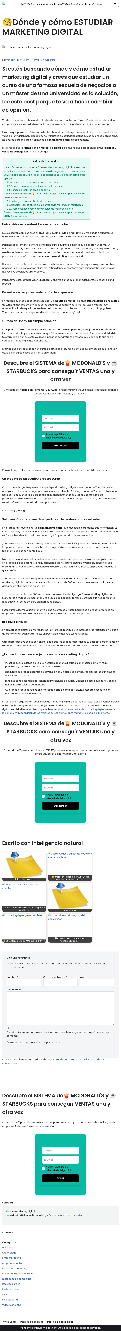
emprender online (12, 1263)
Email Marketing (11, 1258)
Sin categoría (10, 1299)
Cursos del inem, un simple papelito (28, 190)
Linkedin (77, 1215)
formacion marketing (44, 59)
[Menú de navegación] (115, 4)
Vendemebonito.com (32, 1328)
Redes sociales (10, 1289)
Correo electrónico (55, 977)
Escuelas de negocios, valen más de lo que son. (35, 186)
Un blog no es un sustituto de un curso (30, 201)
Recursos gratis (11, 1284)
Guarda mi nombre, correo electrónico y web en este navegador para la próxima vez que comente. (58, 1034)
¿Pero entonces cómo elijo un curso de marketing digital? (41, 208)
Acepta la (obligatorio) (58, 436)
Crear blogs (9, 1252)
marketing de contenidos (16, 1279)
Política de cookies (31, 1322)
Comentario (14, 989)
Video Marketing (11, 1305)
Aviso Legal (9, 1322)
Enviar (60, 1178)
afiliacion (7, 1247)
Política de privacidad (46, 1042)
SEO (4, 1294)
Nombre (12, 977)
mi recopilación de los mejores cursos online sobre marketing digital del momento (62, 713)
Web (82, 977)
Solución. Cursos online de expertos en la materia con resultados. (45, 204)
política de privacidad (57, 435)
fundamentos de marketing (18, 1273)
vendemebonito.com (17, 59)
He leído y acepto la (35, 1042)
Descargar (60, 445)
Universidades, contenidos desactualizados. (33, 182)
